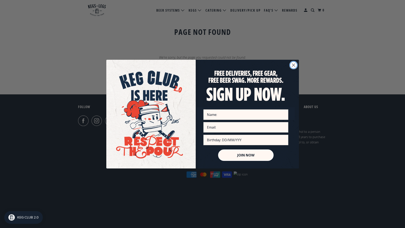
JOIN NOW (245, 155)
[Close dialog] (293, 65)
